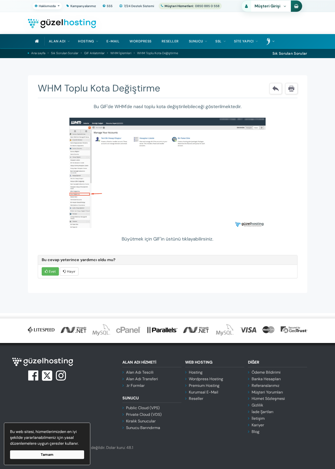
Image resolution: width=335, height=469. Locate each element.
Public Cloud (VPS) (142, 407)
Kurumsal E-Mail (203, 392)
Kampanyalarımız (83, 6)
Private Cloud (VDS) (143, 414)
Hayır (70, 271)
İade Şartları (262, 411)
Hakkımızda (47, 6)
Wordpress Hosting (205, 378)
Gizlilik (257, 405)
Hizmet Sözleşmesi (268, 398)
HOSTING (87, 41)
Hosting (195, 372)
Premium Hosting (203, 385)
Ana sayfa (38, 53)
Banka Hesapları (266, 378)
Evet (52, 271)
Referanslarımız (265, 385)
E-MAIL (113, 41)
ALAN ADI (58, 41)
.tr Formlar (135, 385)
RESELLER (171, 41)
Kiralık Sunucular (140, 421)
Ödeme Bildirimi (266, 372)
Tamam (47, 454)
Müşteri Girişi (267, 6)
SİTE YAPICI (245, 41)
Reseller (195, 398)
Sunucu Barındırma (142, 427)
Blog (255, 431)
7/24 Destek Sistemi (139, 6)
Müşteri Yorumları (267, 392)
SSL (219, 41)
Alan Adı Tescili (139, 372)
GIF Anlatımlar (94, 53)
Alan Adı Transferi (141, 378)
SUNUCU (197, 41)
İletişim (258, 418)
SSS (110, 6)
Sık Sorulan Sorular (64, 53)
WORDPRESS (141, 41)
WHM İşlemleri (121, 53)
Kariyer (257, 425)
